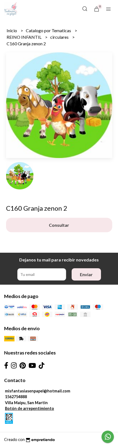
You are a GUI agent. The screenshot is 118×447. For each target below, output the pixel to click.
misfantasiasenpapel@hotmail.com (37, 391)
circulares (59, 37)
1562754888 (16, 396)
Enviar (86, 274)
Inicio (12, 30)
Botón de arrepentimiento (29, 408)
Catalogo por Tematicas (49, 30)
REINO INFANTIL (24, 37)
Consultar (59, 225)
